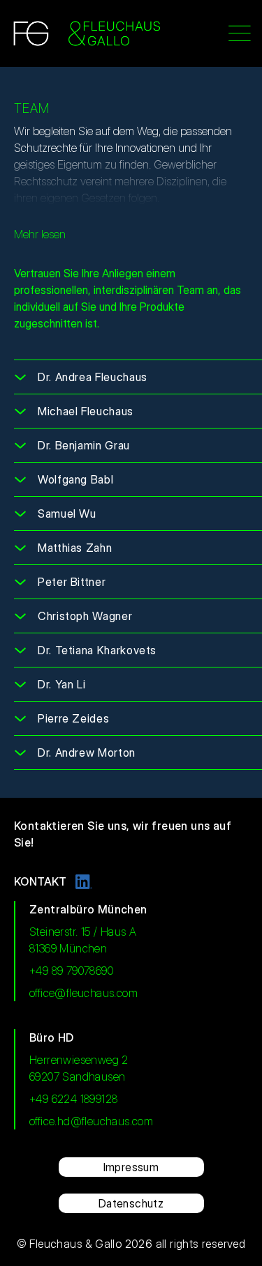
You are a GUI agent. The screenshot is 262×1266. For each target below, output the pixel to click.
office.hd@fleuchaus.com (91, 1121)
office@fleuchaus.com (83, 993)
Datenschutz (131, 1203)
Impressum (131, 1167)
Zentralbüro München (88, 909)
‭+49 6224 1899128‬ (73, 1099)
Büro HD (51, 1037)
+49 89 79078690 (71, 971)
